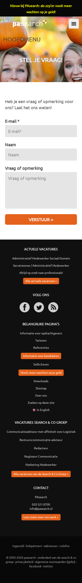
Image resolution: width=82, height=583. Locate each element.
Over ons (41, 395)
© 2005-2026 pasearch (21, 557)
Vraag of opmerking (24, 168)
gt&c (71, 562)
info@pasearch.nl (41, 508)
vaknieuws (51, 546)
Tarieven (41, 340)
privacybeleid (24, 562)
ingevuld (18, 546)
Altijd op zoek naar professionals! (41, 272)
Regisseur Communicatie (41, 456)
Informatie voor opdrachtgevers (41, 333)
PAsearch (41, 497)
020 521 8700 (41, 504)
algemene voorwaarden (50, 562)
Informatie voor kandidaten (41, 356)
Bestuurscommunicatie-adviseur (41, 440)
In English (43, 410)
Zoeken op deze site (41, 402)
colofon (65, 546)
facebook (35, 566)
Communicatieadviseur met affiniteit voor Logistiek (41, 431)
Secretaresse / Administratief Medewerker (41, 265)
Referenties (41, 347)
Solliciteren (41, 364)
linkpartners (34, 546)
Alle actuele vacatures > (41, 281)
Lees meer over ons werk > (41, 517)
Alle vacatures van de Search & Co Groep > (41, 474)
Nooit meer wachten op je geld (41, 372)
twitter (48, 566)
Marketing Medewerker (41, 464)
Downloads (41, 381)
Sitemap (41, 388)
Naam (10, 144)
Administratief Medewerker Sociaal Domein (41, 258)
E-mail (12, 121)
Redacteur (41, 448)
